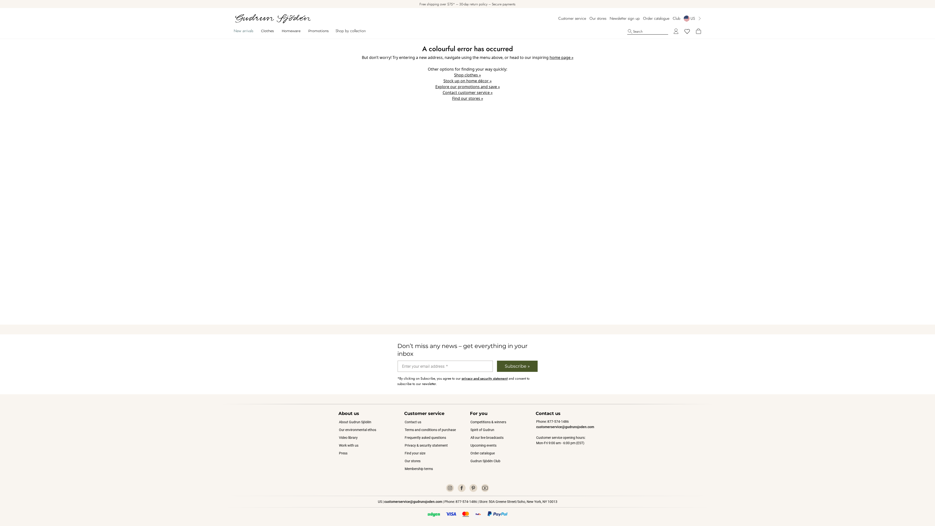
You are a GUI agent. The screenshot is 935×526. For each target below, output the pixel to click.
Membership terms (419, 469)
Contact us (413, 422)
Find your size (415, 453)
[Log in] (676, 31)
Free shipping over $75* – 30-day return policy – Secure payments (467, 4)
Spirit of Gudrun (482, 430)
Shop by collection (351, 31)
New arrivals (243, 31)
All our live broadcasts (487, 438)
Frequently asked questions (425, 438)
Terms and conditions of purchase (430, 430)
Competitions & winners (488, 422)
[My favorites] (687, 31)
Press (343, 453)
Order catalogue (656, 18)
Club (676, 18)
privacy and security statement (485, 378)
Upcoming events (483, 445)
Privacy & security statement (426, 445)
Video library (348, 438)
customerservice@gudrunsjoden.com (565, 427)
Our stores (597, 18)
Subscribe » (517, 366)
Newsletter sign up (625, 18)
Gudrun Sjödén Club (485, 461)
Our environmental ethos (357, 430)
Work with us (348, 445)
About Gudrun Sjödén (355, 422)
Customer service (572, 18)
